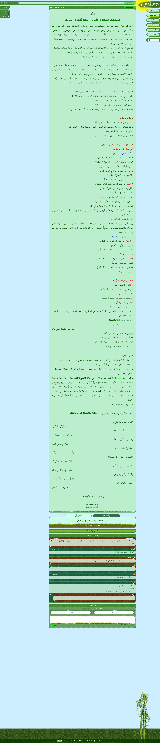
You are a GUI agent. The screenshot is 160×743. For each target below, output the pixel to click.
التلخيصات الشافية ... (129, 7)
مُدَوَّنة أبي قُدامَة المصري (149, 4)
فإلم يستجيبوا (70, 3)
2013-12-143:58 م (53, 549)
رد (50, 546)
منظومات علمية (130, 3)
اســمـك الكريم (114, 610)
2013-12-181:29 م (53, 566)
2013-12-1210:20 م (54, 538)
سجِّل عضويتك (86, 608)
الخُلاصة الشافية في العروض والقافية (83, 413)
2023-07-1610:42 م (58, 595)
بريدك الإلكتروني (70, 610)
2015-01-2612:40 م (54, 574)
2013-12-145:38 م (53, 557)
